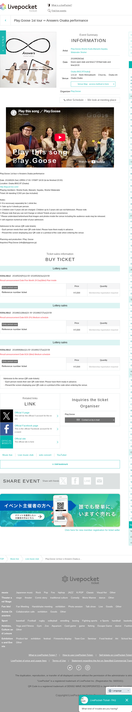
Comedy (75, 597)
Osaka (87, 72)
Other (113, 592)
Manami (96, 49)
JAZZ (70, 592)
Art (116, 638)
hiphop (61, 592)
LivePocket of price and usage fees (29, 660)
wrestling (64, 620)
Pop (46, 592)
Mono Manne (89, 597)
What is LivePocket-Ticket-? (43, 655)
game (82, 626)
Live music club (25, 455)
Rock (38, 592)
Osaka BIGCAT (77, 72)
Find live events (59, 11)
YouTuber (62, 455)
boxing (75, 620)
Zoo (47, 626)
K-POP (79, 592)
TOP (2, 559)
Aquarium (56, 626)
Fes (53, 592)
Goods (109, 606)
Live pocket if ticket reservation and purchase (18, 7)
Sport (5, 620)
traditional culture (59, 597)
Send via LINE (87, 481)
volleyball (52, 620)
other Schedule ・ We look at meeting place (91, 100)
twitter (63, 481)
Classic (90, 592)
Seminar (92, 638)
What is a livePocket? (62, 5)
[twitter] (71, 667)
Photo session (75, 606)
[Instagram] (89, 667)
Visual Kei (102, 592)
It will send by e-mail (99, 481)
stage (19, 597)
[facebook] (80, 667)
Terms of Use (59, 660)
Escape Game (105, 626)
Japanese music (24, 592)
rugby (42, 620)
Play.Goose (76, 49)
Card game (70, 626)
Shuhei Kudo (87, 49)
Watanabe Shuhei (79, 52)
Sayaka (104, 49)
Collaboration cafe (25, 611)
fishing (91, 626)
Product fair (22, 638)
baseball (20, 620)
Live (101, 606)
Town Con (80, 638)
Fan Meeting (22, 606)
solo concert (45, 455)
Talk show (91, 606)
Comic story (41, 597)
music (5, 592)
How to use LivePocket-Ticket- (78, 655)
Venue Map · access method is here (93, 84)
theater (28, 597)
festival (47, 638)
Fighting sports (89, 620)
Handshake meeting (42, 606)
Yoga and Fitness (25, 626)
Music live (7, 455)
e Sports (104, 620)
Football (32, 620)
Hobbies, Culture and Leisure (7, 630)
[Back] (5, 20)
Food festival (105, 638)
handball (116, 620)
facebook (75, 481)
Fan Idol (6, 606)
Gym (39, 626)
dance (102, 597)
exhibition (60, 606)
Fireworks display (62, 638)
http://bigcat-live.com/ (9, 187)
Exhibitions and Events (7, 642)
